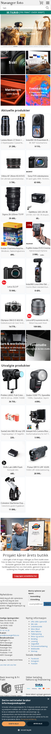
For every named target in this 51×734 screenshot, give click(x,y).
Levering (34, 641)
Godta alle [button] (14, 724)
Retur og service (37, 636)
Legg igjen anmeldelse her (25, 576)
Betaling (34, 639)
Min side (34, 624)
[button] (25, 730)
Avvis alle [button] (38, 724)
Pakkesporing (36, 634)
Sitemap (34, 651)
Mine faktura (36, 631)
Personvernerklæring (39, 646)
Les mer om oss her (8, 665)
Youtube (34, 663)
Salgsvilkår (35, 644)
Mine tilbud (35, 629)
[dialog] (25, 715)
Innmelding (35, 596)
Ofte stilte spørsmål (39, 621)
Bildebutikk (35, 649)
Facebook (35, 658)
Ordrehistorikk (36, 626)
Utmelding (35, 599)
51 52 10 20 (4, 630)
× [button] (48, 699)
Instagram (35, 661)
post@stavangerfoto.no (9, 635)
